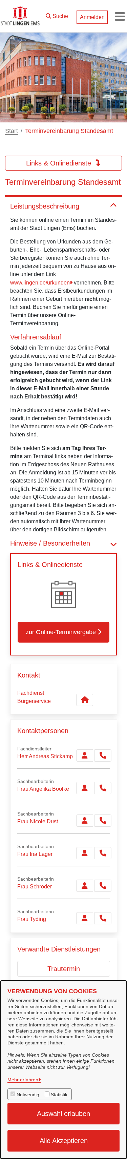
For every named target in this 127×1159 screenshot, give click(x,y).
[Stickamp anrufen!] (102, 755)
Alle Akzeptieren (64, 1140)
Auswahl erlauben (63, 1113)
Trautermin (63, 969)
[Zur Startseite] (21, 16)
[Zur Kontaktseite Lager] (84, 853)
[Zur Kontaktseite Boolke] (84, 788)
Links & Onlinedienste (59, 163)
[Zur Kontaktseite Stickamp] (84, 755)
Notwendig (28, 1094)
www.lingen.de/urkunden (40, 283)
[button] (56, 14)
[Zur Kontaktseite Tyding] (84, 918)
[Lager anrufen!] (102, 853)
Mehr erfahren (22, 1079)
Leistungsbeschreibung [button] (44, 206)
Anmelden (92, 17)
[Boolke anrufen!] (102, 788)
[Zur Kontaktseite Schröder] (84, 886)
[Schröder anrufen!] (102, 886)
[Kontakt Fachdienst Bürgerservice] (84, 700)
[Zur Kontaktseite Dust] (84, 820)
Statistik (59, 1094)
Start (11, 130)
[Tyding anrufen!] (102, 918)
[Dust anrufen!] (102, 820)
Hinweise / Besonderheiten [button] (50, 543)
